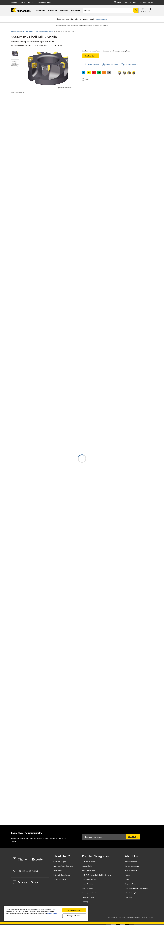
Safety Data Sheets (59, 879)
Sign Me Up (133, 837)
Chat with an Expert (146, 2)
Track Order (57, 870)
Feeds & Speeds (111, 64)
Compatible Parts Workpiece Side (28, 107)
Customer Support (59, 861)
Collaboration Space (44, 2)
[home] (21, 11)
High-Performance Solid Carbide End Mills (96, 875)
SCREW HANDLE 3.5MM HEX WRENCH (40, 814)
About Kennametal (131, 861)
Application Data (21, 99)
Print (86, 79)
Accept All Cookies (74, 910)
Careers (22, 2)
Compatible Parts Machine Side (27, 105)
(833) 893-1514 (130, 2)
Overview (18, 97)
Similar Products (131, 64)
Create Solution (58, 184)
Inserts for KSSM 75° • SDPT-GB (41, 702)
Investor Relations (131, 870)
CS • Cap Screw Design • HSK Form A (42, 461)
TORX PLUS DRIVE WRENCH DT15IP (40, 801)
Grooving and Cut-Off (89, 893)
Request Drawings (18, 426)
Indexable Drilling (88, 897)
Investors (31, 2)
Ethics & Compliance (132, 893)
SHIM (30, 761)
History (127, 875)
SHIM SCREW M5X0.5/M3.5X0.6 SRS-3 (41, 774)
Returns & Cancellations (61, 875)
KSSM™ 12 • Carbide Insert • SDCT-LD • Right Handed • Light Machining (42, 649)
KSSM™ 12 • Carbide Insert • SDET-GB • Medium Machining (42, 609)
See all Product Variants (141, 157)
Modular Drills (87, 866)
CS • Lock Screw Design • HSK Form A (42, 448)
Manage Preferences (74, 916)
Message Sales (28, 882)
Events (127, 879)
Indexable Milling (87, 884)
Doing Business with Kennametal (136, 888)
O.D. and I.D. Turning (89, 861)
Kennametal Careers (132, 866)
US (12, 31)
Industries (52, 10)
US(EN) (119, 2)
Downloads (19, 102)
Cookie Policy (52, 913)
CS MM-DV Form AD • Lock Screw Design (42, 475)
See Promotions (101, 19)
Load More (82, 583)
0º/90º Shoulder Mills (89, 879)
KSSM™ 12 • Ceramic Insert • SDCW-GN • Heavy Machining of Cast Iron (42, 676)
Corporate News (130, 884)
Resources (75, 10)
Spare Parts (19, 110)
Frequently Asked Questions (63, 866)
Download (145, 407)
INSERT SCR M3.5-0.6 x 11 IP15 (40, 787)
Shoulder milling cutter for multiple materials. (38, 31)
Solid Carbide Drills (88, 870)
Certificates (128, 897)
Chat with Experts (30, 859)
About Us (14, 2)
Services (64, 10)
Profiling (85, 901)
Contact (143, 12)
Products (40, 10)
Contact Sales (90, 55)
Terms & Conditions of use (125, 408)
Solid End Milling (87, 888)
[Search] (135, 10)
